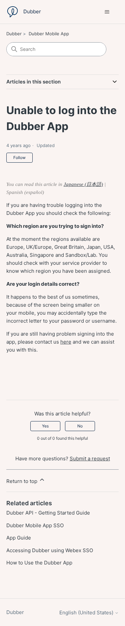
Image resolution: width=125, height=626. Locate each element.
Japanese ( (75, 184)
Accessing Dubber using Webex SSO (49, 550)
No (80, 425)
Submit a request (90, 458)
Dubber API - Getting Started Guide (48, 513)
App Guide (18, 538)
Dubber (14, 33)
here (65, 342)
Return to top (22, 481)
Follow (19, 157)
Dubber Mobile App (49, 33)
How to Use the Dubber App (39, 562)
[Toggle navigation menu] (107, 12)
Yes (45, 425)
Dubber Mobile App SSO (35, 525)
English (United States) (87, 612)
